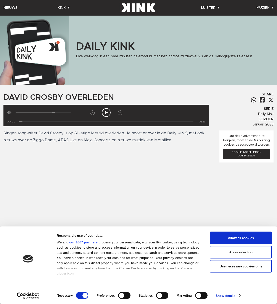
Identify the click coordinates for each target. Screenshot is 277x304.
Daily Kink (266, 114)
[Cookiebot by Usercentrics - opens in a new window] (28, 295)
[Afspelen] (106, 112)
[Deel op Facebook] (262, 100)
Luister (208, 8)
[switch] (124, 295)
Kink (62, 8)
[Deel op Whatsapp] (253, 100)
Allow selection (241, 252)
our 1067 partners (83, 242)
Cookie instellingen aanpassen (246, 154)
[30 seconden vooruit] (120, 112)
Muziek (263, 8)
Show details (225, 295)
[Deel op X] (271, 100)
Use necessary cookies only (241, 266)
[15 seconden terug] (92, 112)
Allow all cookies (241, 238)
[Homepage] (138, 8)
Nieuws (10, 8)
